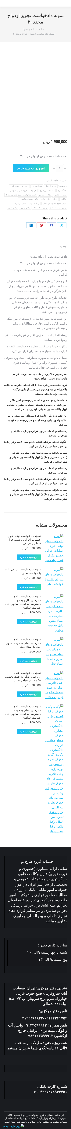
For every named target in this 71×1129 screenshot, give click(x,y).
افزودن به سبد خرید (31, 168)
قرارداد (33, 190)
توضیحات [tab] (61, 246)
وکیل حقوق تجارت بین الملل (54, 203)
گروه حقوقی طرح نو (18, 190)
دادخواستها (52, 180)
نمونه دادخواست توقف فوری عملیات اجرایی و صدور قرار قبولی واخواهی (23, 539)
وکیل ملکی (12, 208)
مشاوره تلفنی (60, 195)
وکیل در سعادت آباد (58, 208)
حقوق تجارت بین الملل (19, 186)
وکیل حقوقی (34, 203)
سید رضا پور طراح (47, 190)
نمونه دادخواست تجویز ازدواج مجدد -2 (21, 195)
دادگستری (62, 190)
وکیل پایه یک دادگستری (28, 199)
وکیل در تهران (20, 203)
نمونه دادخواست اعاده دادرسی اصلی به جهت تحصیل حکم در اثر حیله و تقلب (23, 676)
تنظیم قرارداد (50, 186)
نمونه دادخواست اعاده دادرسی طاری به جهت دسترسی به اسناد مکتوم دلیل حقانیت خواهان (23, 601)
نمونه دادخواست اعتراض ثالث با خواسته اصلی (23, 571)
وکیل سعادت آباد (40, 208)
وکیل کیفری (25, 208)
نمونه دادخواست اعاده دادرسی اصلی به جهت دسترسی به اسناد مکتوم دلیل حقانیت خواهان (23, 711)
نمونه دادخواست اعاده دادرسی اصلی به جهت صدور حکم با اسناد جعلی (24, 643)
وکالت (63, 199)
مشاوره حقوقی (45, 195)
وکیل (55, 199)
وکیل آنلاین (45, 199)
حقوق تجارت (37, 186)
